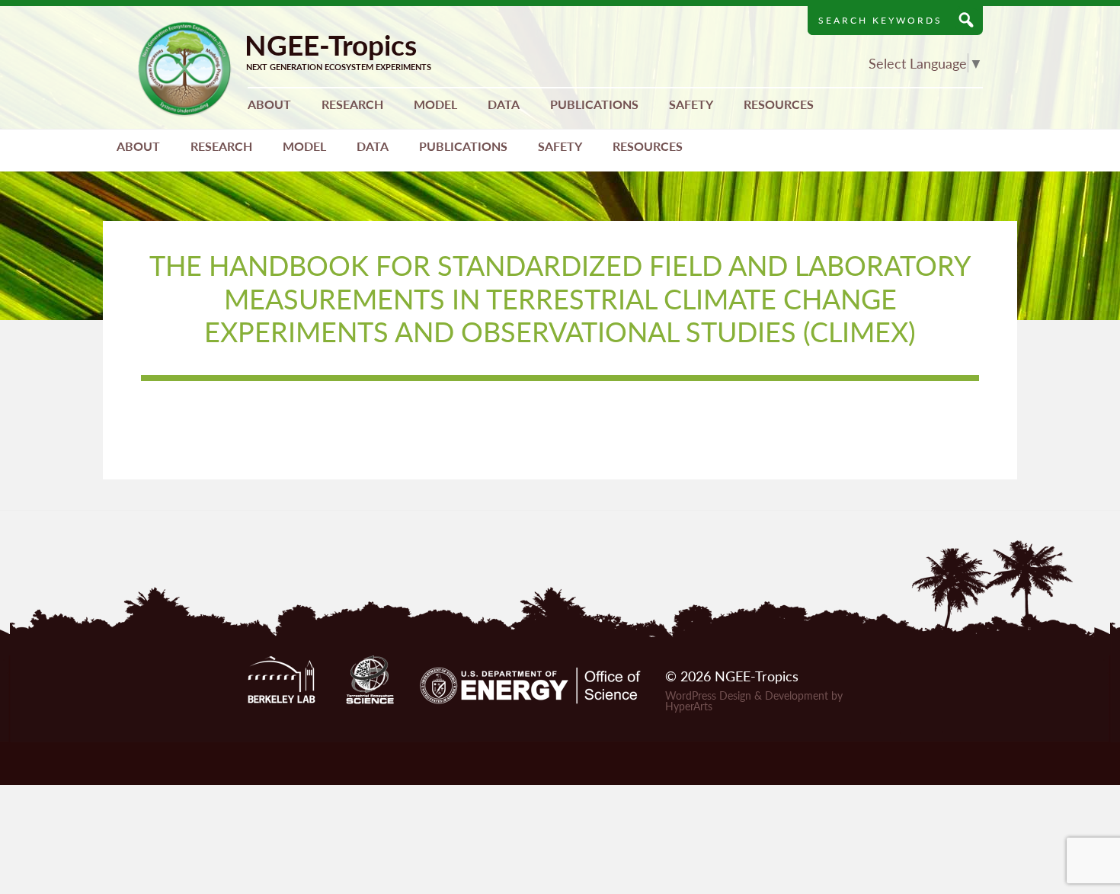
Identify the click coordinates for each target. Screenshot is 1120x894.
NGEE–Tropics (184, 69)
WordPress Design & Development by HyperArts (754, 700)
